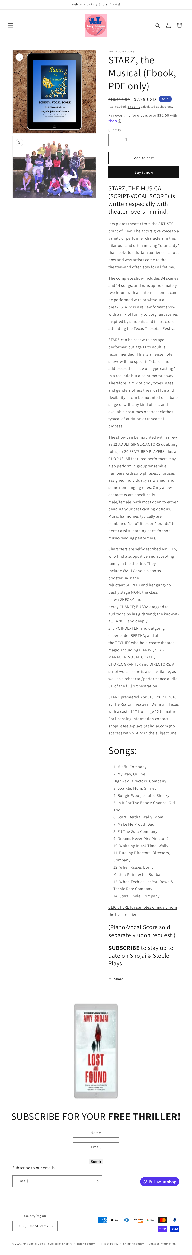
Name (96, 1132)
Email (96, 1147)
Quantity (114, 130)
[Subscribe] (96, 1181)
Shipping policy (133, 1243)
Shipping (134, 106)
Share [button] (119, 979)
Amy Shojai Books (34, 1243)
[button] (10, 25)
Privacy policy (109, 1243)
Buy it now (144, 172)
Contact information (162, 1243)
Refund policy (86, 1243)
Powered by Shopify (59, 1243)
